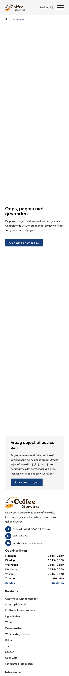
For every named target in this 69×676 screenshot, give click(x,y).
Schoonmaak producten (19, 663)
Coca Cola (11, 657)
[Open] (60, 7)
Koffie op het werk (15, 604)
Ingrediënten (12, 616)
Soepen (9, 651)
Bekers (9, 640)
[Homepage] (15, 7)
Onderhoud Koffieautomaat (21, 598)
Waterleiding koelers (17, 634)
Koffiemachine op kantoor (20, 610)
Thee (8, 646)
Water (9, 622)
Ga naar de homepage (24, 242)
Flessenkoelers (13, 628)
